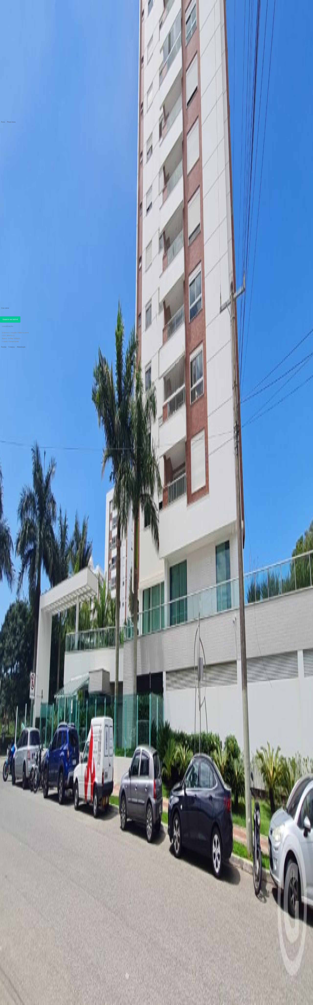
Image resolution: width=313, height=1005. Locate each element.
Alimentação (21, 347)
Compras (11, 347)
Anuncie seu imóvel (10, 319)
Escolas (3, 347)
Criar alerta (5, 308)
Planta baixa (11, 122)
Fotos (3, 122)
